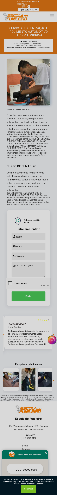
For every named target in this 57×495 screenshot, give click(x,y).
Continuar (28, 489)
